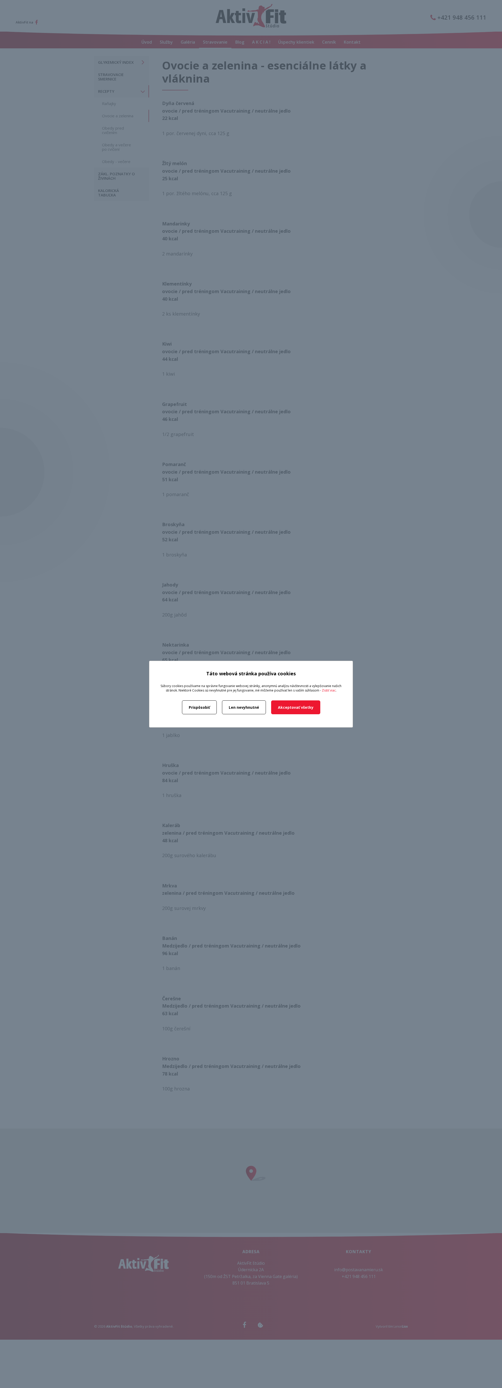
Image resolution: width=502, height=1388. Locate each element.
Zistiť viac (329, 690)
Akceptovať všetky (295, 707)
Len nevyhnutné (244, 707)
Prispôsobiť (199, 707)
